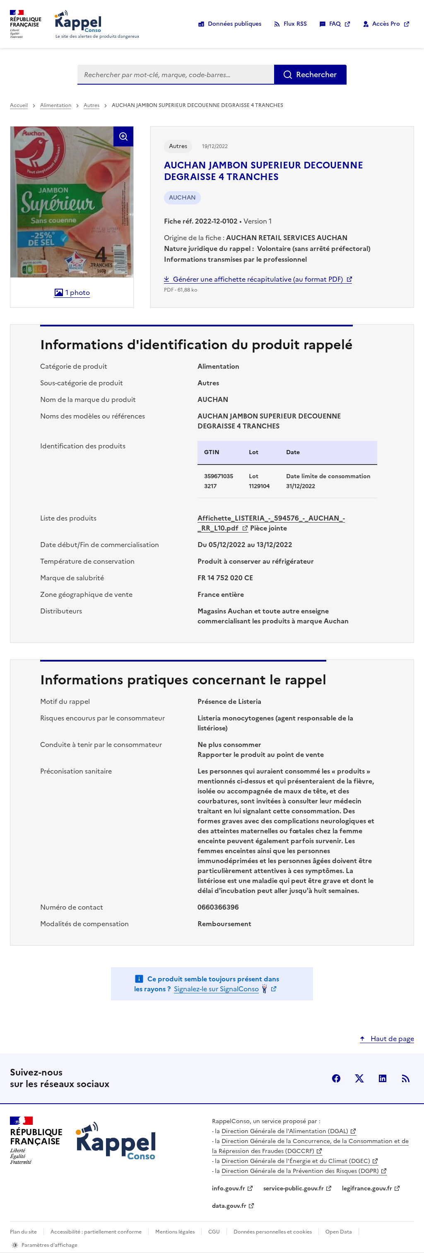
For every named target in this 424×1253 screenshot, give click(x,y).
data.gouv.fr (229, 1206)
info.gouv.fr (228, 1188)
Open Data (338, 1232)
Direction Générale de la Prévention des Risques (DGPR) (300, 1171)
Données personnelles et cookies (273, 1232)
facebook (336, 1078)
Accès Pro (386, 23)
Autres (91, 105)
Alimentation (55, 105)
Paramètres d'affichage (49, 1245)
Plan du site (23, 1232)
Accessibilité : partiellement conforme (96, 1232)
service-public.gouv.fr (293, 1188)
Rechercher (316, 74)
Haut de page (391, 1039)
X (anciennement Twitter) (359, 1078)
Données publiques (234, 23)
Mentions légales (175, 1232)
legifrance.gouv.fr (367, 1188)
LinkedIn (382, 1078)
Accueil (19, 105)
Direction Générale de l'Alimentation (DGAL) (285, 1131)
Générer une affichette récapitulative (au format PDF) (258, 279)
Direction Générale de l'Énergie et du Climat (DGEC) (296, 1161)
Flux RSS (295, 23)
